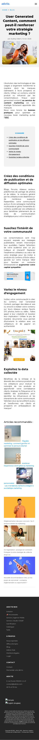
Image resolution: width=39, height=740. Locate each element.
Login (8, 656)
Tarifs (8, 630)
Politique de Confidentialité (13, 732)
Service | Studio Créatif (14, 621)
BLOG (12, 10)
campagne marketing (25, 204)
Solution (9, 611)
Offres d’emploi (12, 644)
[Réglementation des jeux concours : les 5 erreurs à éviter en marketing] (19, 508)
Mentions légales (12, 653)
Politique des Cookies (28, 732)
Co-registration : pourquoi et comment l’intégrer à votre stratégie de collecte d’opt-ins (18, 552)
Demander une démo (14, 670)
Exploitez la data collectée (19, 157)
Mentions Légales (28, 730)
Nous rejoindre (12, 641)
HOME (4, 10)
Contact (9, 667)
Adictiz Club (10, 650)
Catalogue (10, 627)
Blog (8, 647)
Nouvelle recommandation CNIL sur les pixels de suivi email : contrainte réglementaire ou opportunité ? (18, 580)
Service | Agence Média (15, 618)
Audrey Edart (16, 39)
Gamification (11, 624)
